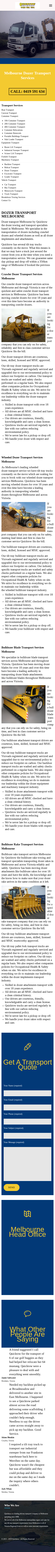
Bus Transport (10, 188)
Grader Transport (11, 177)
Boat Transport (7, 110)
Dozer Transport (11, 170)
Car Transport (10, 184)
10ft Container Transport (14, 121)
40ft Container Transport (14, 127)
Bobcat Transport (11, 167)
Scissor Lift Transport (13, 153)
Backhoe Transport (12, 164)
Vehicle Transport (8, 180)
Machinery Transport (10, 160)
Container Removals (12, 133)
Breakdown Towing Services (13, 197)
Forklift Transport (9, 157)
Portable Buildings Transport (16, 136)
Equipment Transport (10, 143)
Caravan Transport (9, 113)
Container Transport (9, 116)
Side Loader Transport (13, 139)
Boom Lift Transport (13, 147)
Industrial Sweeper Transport (16, 150)
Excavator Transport (12, 174)
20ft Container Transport (14, 124)
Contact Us (6, 200)
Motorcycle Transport (13, 191)
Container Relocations (13, 130)
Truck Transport (11, 194)
